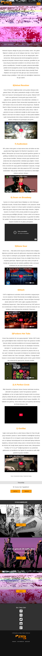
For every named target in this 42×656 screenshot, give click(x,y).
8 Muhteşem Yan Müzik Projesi (21, 582)
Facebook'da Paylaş (18, 476)
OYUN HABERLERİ (20, 641)
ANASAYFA (14, 641)
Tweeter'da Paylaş (27, 476)
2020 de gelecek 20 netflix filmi (21, 549)
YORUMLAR (29, 44)
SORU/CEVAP (27, 641)
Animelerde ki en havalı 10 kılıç (21, 516)
